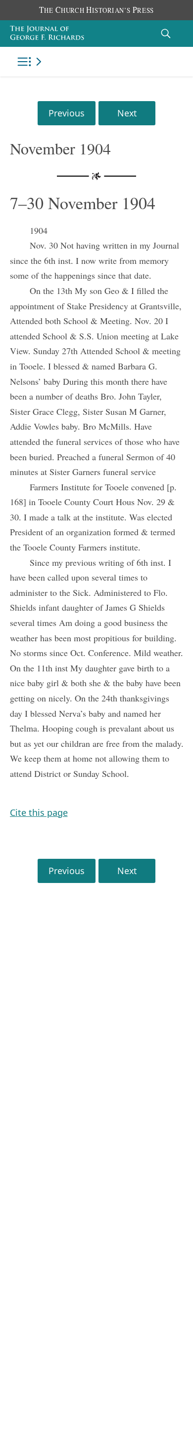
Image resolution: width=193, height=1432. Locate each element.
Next (127, 113)
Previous (66, 113)
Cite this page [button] (39, 812)
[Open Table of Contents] (31, 62)
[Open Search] (166, 33)
